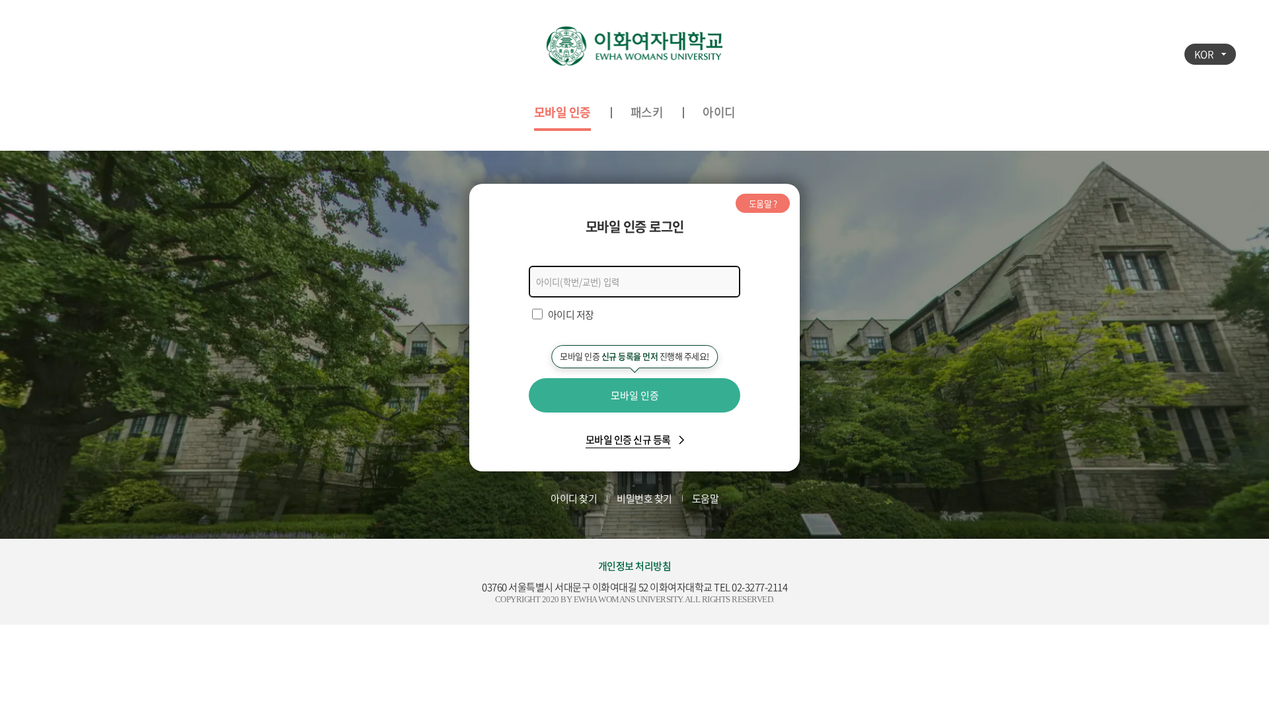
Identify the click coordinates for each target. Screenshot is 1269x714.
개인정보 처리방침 (635, 566)
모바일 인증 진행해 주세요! (634, 356)
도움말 (705, 498)
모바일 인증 (562, 112)
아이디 (719, 112)
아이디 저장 (571, 314)
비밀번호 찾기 (644, 498)
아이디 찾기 (574, 498)
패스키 (647, 112)
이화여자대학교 (634, 46)
